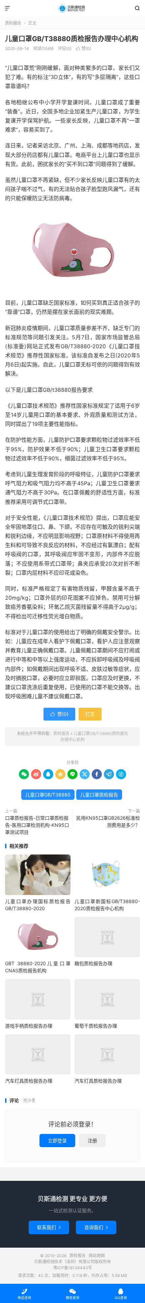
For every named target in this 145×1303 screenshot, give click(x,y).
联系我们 (49, 1227)
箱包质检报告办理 (93, 963)
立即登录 (57, 1140)
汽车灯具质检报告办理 (28, 1081)
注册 (92, 1140)
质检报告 (72, 8)
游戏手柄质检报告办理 (28, 1026)
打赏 (90, 714)
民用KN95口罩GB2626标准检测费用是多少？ (108, 821)
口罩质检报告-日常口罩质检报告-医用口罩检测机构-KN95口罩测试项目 (37, 825)
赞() (83, 48)
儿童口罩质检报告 (99, 794)
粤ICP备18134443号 (72, 1267)
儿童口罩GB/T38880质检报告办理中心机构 (71, 39)
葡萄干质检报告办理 (96, 1026)
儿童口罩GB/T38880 (47, 794)
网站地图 (97, 1255)
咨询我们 (96, 1227)
